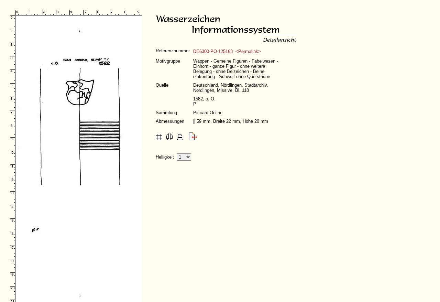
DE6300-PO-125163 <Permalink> (227, 51)
